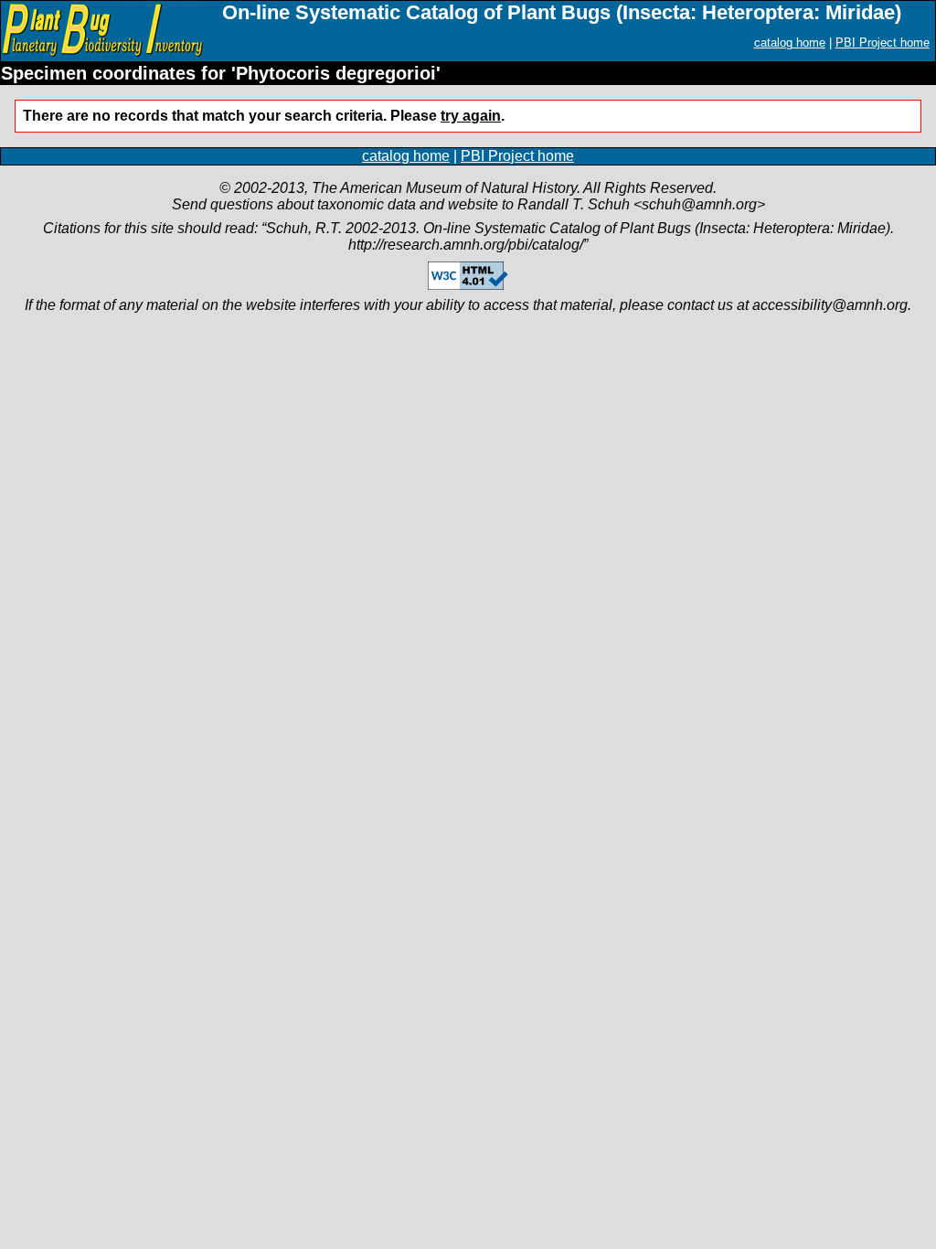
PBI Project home (882, 42)
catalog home (789, 42)
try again (471, 115)
